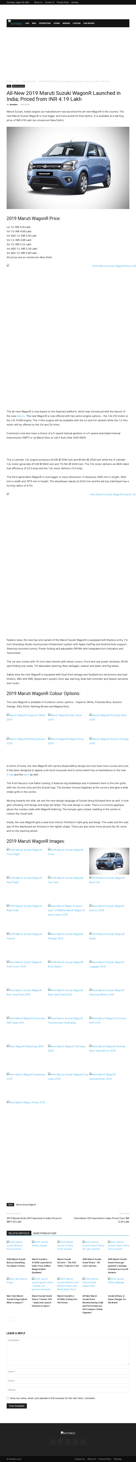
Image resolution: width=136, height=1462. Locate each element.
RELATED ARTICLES (19, 1233)
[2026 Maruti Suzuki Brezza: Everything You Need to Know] (17, 1248)
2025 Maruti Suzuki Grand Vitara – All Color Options (91, 1262)
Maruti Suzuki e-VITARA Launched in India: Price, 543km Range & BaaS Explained (42, 1266)
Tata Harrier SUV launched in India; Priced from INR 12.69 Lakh (101, 1220)
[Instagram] (110, 2)
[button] (125, 23)
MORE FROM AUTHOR (44, 1233)
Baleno (21, 416)
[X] (121, 2)
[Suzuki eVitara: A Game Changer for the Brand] (118, 1285)
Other (57, 23)
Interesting (45, 23)
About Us (38, 2)
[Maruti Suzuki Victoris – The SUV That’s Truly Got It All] (68, 1248)
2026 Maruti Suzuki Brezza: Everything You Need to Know (16, 1262)
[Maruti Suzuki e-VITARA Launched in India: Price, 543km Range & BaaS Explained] (42, 1248)
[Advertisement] (68, 12)
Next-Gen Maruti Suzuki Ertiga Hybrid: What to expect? (17, 1299)
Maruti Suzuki (29, 81)
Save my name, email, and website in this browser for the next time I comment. (53, 1398)
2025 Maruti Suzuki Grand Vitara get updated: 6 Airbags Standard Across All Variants (118, 1266)
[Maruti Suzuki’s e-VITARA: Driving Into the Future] (68, 1285)
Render (66, 23)
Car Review (88, 23)
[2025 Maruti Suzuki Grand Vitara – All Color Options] (93, 1248)
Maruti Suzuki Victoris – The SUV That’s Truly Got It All (67, 1262)
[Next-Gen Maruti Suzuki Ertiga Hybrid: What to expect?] (17, 1285)
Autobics (14, 104)
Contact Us (49, 2)
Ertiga (10, 774)
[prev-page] (9, 1319)
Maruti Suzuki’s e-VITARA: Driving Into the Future (67, 1299)
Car (27, 23)
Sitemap (74, 2)
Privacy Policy (63, 2)
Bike (34, 23)
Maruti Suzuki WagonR (26, 1204)
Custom (76, 23)
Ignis (26, 774)
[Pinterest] (115, 2)
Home (9, 81)
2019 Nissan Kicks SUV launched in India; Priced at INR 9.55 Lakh (34, 1220)
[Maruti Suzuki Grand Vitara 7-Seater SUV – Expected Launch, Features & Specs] (42, 1285)
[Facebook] (104, 2)
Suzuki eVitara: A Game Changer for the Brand (117, 1299)
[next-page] (14, 1319)
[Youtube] (126, 2)
